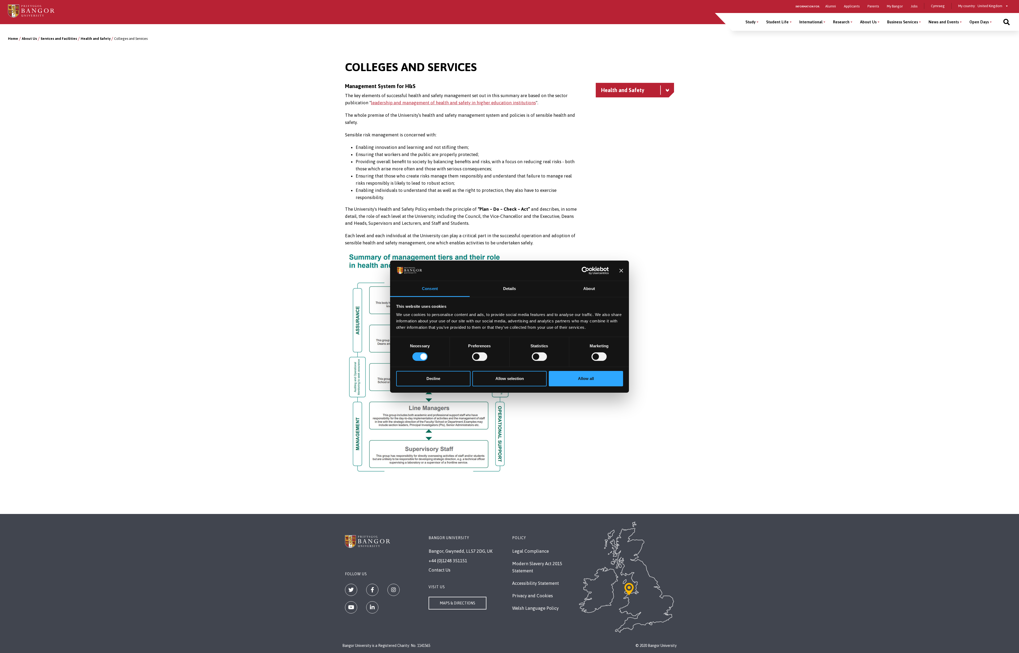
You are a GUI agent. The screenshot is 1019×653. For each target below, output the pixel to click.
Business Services (902, 22)
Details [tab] (509, 288)
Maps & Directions (457, 603)
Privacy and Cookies (532, 595)
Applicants (852, 6)
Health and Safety (95, 39)
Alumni (830, 6)
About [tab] (589, 288)
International (810, 22)
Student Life (777, 22)
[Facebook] (372, 590)
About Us (868, 22)
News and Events (944, 22)
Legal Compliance (530, 551)
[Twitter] (351, 590)
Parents (873, 6)
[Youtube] (351, 607)
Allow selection (509, 378)
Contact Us (439, 570)
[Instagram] (393, 590)
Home (13, 39)
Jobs (914, 6)
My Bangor (895, 6)
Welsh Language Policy (535, 608)
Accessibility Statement (535, 583)
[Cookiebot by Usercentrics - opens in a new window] (585, 271)
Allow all (586, 378)
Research (841, 22)
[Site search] (1006, 22)
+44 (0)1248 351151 (448, 560)
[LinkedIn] (372, 607)
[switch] (479, 356)
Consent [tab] (430, 288)
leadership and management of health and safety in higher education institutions (453, 102)
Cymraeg (938, 6)
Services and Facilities (59, 39)
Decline (433, 378)
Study (750, 22)
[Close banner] (621, 271)
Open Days (979, 22)
